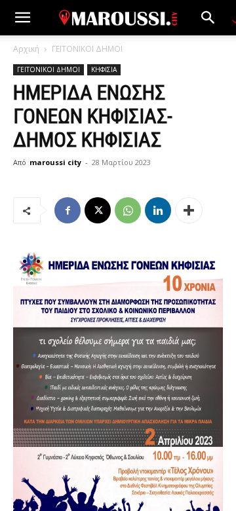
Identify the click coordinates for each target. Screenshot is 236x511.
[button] (22, 17)
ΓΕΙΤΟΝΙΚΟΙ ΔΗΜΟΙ (87, 48)
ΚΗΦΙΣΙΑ (104, 69)
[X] (98, 210)
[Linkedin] (158, 210)
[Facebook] (67, 210)
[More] (189, 210)
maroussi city (55, 162)
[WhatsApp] (128, 210)
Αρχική (26, 48)
